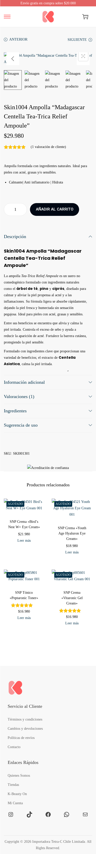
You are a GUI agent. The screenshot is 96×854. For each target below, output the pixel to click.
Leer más (24, 540)
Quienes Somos (19, 775)
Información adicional (24, 382)
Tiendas (13, 785)
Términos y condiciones (25, 719)
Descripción (15, 236)
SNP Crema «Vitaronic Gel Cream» (72, 598)
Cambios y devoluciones (25, 729)
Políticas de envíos (21, 738)
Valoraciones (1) (19, 396)
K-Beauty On (17, 794)
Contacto (14, 747)
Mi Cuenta (15, 803)
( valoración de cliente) (48, 147)
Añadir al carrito (54, 209)
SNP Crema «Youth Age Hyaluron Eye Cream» (72, 533)
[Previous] (12, 58)
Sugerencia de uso (21, 425)
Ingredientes (15, 410)
